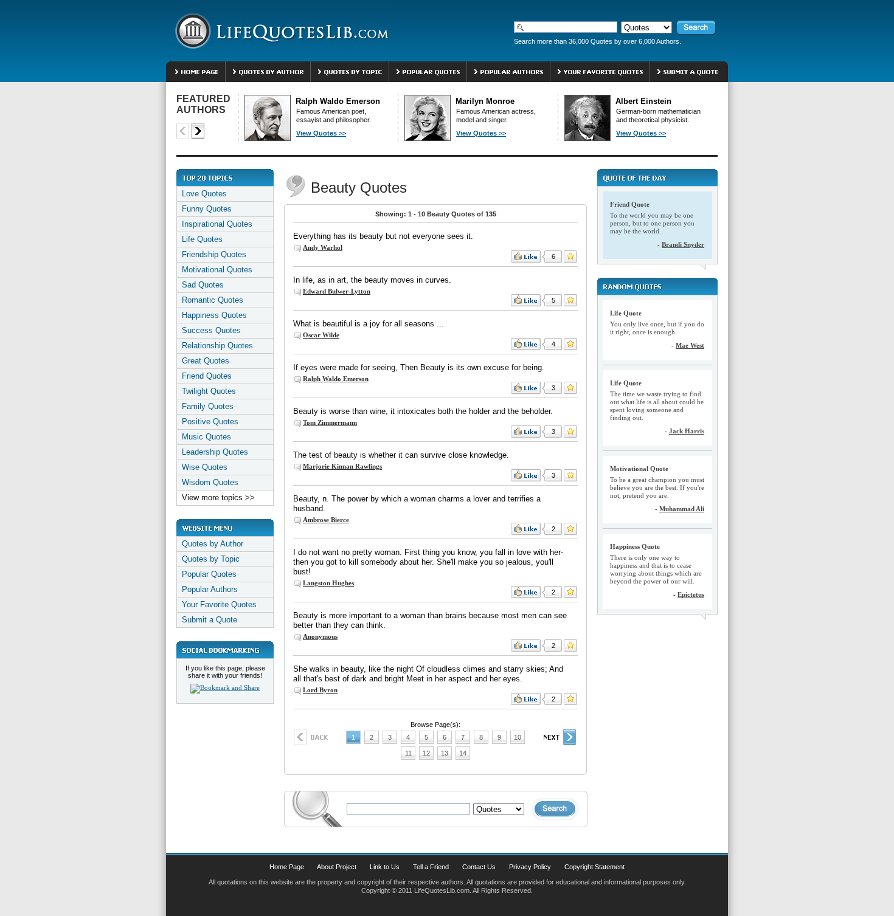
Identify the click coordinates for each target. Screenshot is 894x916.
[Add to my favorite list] (570, 256)
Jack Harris (686, 431)
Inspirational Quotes (217, 224)
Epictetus (690, 594)
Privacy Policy (530, 866)
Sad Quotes (203, 284)
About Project (336, 866)
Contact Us (479, 866)
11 (408, 753)
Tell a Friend (431, 866)
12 (426, 753)
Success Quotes (211, 330)
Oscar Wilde (321, 335)
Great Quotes (205, 360)
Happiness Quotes (214, 315)
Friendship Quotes (214, 254)
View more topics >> (218, 497)
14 (462, 753)
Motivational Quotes (217, 269)
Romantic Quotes (212, 300)
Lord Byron (320, 690)
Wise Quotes (204, 467)
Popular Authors (210, 589)
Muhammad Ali (681, 508)
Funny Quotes (207, 208)
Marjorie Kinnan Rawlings (342, 466)
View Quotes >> (321, 133)
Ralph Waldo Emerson (336, 378)
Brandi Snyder (683, 244)
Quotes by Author (212, 543)
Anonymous (320, 636)
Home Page (286, 866)
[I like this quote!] (526, 256)
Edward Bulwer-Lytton (336, 291)
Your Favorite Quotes (219, 604)
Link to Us (385, 866)
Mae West (690, 345)
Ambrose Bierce (326, 519)
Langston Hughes (328, 583)
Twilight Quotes (209, 391)
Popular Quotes (209, 574)
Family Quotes (208, 406)
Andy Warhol (322, 247)
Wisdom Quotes (210, 482)
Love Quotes (204, 193)
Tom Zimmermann (330, 422)
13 (444, 753)
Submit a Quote (209, 619)
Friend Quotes (207, 376)
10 (517, 737)
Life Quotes (202, 239)
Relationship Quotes (217, 345)
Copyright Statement (594, 866)
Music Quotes (206, 436)
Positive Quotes (210, 421)
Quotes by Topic (211, 558)
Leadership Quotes (215, 451)
